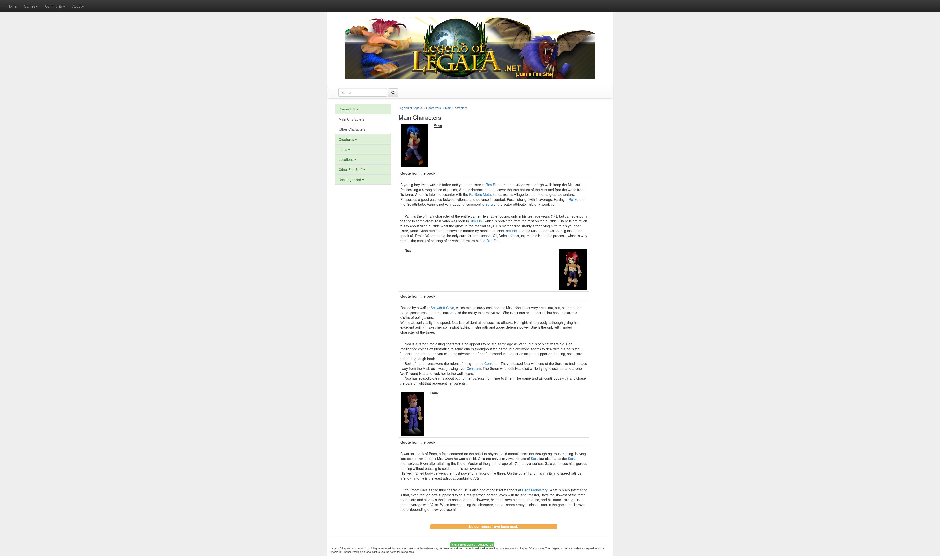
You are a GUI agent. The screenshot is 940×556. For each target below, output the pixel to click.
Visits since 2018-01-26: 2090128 (472, 544)
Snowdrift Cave (442, 307)
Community (54, 6)
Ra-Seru (475, 194)
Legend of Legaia (410, 108)
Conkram (491, 363)
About (77, 6)
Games (29, 6)
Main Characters (351, 119)
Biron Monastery (534, 489)
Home (12, 6)
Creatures (347, 139)
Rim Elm (492, 184)
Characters (348, 109)
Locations (346, 159)
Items (343, 149)
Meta (487, 194)
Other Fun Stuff (351, 169)
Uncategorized (350, 179)
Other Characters (352, 129)
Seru (489, 204)
